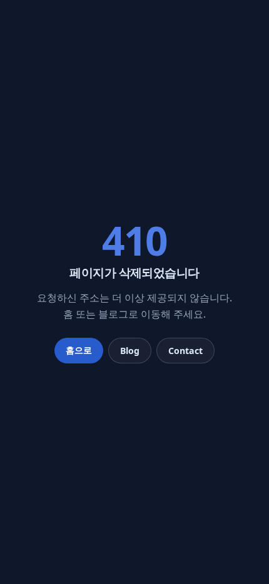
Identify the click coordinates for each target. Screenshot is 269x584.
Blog (130, 351)
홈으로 (79, 350)
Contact (185, 351)
